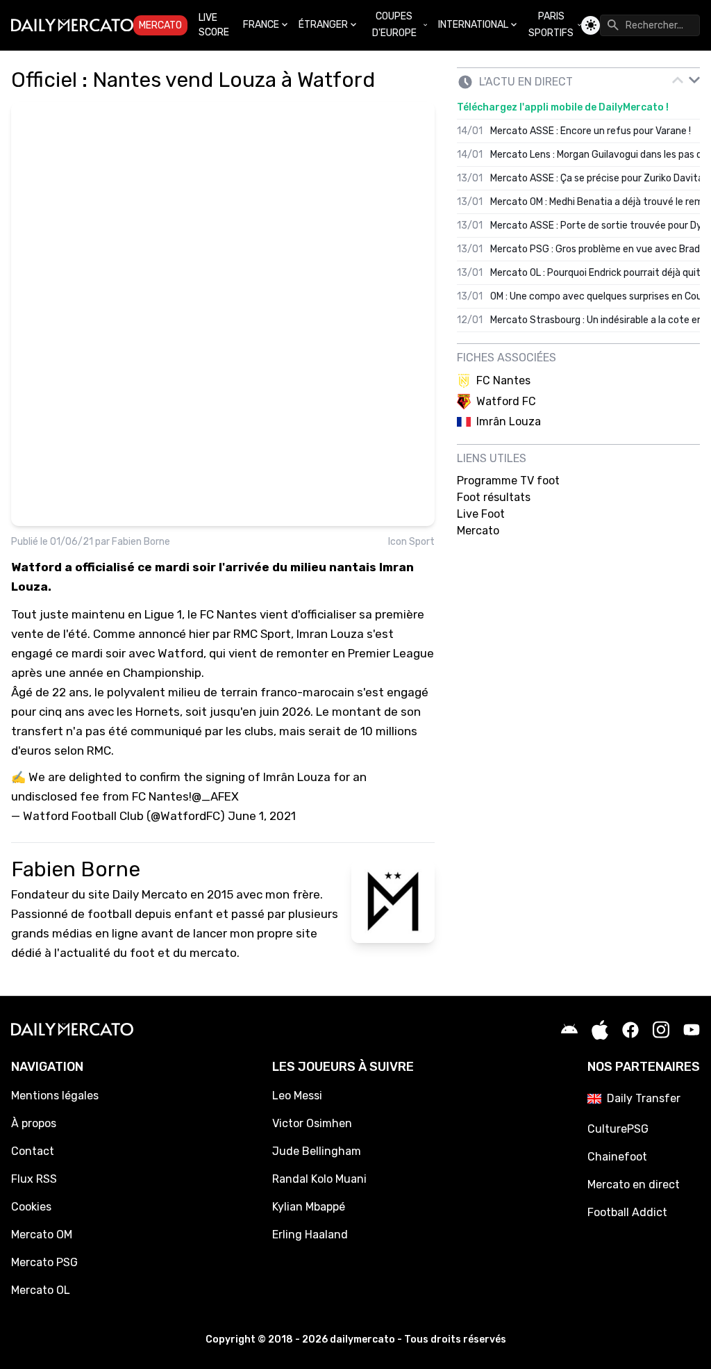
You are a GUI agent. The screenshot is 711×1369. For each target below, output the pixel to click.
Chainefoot (617, 1156)
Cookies (31, 1206)
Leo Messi (297, 1095)
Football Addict (627, 1212)
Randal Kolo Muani (319, 1179)
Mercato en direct (633, 1184)
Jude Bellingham (316, 1151)
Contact (32, 1151)
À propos (33, 1123)
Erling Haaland (310, 1234)
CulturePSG (618, 1129)
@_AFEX (215, 796)
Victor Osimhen (312, 1123)
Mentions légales (55, 1095)
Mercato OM (41, 1234)
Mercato (160, 25)
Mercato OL (40, 1290)
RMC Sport (262, 634)
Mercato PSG (44, 1262)
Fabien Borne (141, 542)
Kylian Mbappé (308, 1206)
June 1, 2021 (262, 816)
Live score (214, 25)
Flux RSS (34, 1179)
